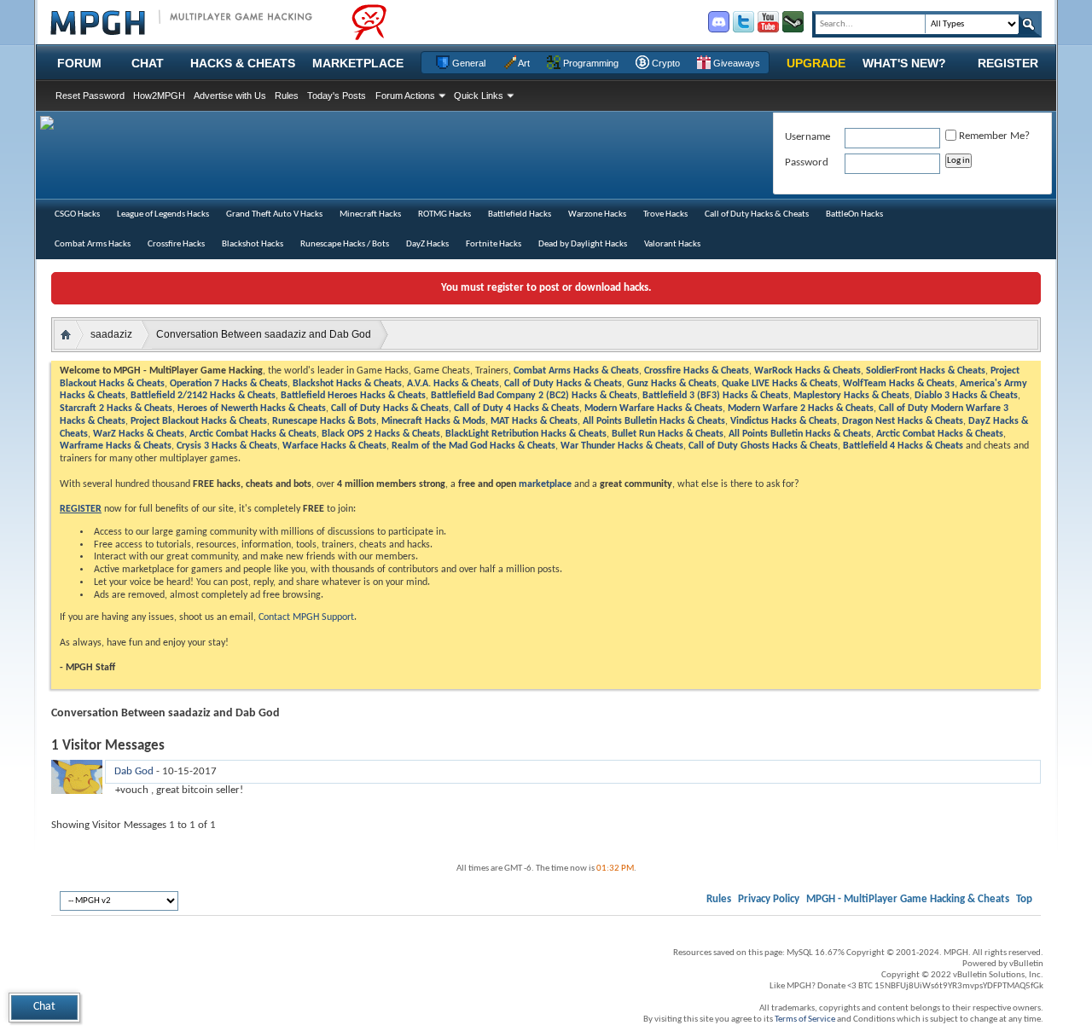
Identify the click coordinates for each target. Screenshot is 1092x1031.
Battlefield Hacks (519, 214)
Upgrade (816, 63)
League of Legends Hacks (163, 214)
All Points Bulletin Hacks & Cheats (654, 421)
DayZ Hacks (427, 244)
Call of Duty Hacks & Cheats (757, 214)
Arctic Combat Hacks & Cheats (253, 434)
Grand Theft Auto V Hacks (274, 214)
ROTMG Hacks (444, 214)
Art (523, 63)
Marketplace (358, 63)
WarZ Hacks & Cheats (138, 434)
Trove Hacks (665, 214)
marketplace (545, 484)
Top (1024, 899)
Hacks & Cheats (242, 63)
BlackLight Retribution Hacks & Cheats (526, 434)
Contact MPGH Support (306, 617)
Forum (79, 63)
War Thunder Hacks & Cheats (622, 446)
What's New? (904, 63)
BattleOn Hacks (854, 214)
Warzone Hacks (597, 214)
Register (1008, 63)
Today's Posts (336, 95)
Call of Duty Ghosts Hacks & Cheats (763, 446)
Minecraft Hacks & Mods (433, 421)
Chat (147, 63)
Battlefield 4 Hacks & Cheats (903, 446)
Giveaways (735, 63)
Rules (287, 95)
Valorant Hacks (672, 244)
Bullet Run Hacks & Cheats (667, 434)
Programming (590, 63)
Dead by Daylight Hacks (582, 244)
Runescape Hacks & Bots (324, 421)
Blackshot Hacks (252, 244)
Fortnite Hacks (493, 244)
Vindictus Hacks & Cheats (783, 421)
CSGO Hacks (77, 214)
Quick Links (478, 95)
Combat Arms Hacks (93, 244)
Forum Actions (405, 95)
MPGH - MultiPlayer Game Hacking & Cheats (907, 899)
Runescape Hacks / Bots (344, 244)
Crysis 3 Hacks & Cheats (227, 446)
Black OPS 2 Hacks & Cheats (381, 434)
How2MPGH (159, 95)
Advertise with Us (230, 95)
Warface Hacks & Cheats (334, 446)
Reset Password (90, 95)
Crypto (664, 63)
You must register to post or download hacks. (546, 287)
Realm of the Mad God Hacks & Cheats (473, 446)
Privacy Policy (768, 899)
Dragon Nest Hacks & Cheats (902, 421)
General (467, 63)
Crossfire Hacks (176, 244)
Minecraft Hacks (370, 214)
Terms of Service (805, 1019)
